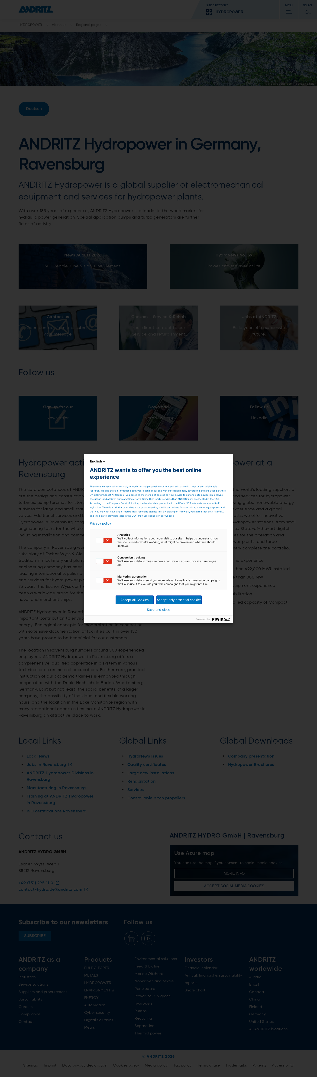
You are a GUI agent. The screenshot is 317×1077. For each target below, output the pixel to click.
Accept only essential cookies (179, 600)
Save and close (158, 610)
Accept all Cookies (134, 600)
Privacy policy (100, 523)
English (96, 461)
